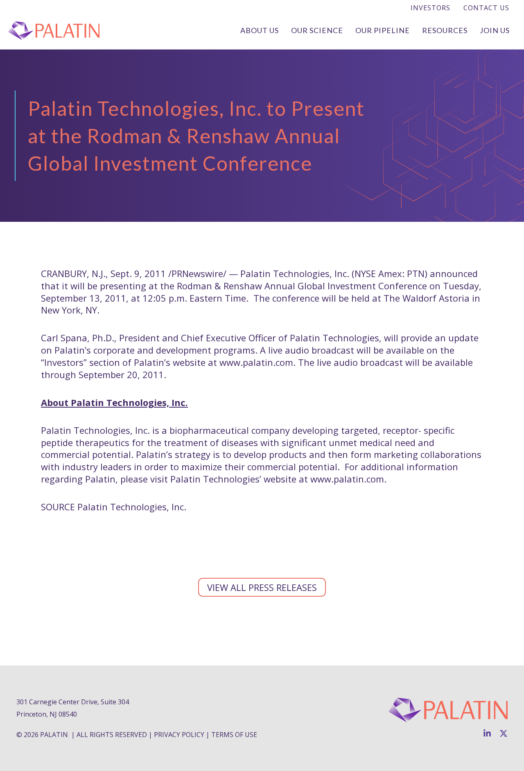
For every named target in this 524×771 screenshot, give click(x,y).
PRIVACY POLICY (179, 734)
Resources (445, 30)
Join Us (495, 30)
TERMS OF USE (234, 734)
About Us (259, 30)
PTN (416, 273)
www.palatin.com (256, 362)
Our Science (317, 30)
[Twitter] (503, 733)
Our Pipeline (382, 30)
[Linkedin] (487, 733)
